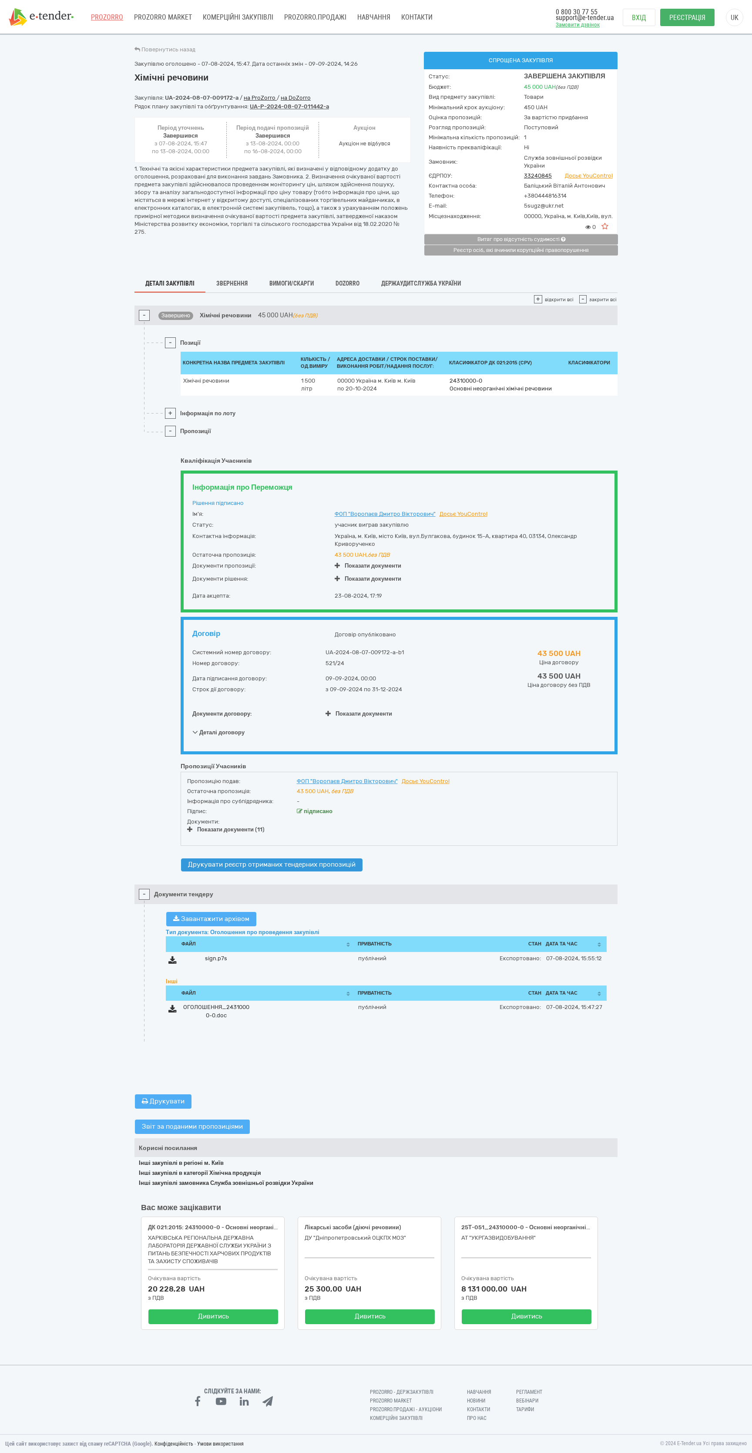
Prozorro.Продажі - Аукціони (406, 1409)
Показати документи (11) (231, 829)
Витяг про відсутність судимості (519, 239)
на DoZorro (296, 97)
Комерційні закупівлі (238, 17)
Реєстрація (687, 17)
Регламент (529, 1392)
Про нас (477, 1418)
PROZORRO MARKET (163, 17)
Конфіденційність (173, 1444)
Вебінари (527, 1401)
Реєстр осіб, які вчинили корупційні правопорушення (521, 250)
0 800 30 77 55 (577, 12)
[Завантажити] (172, 962)
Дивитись (213, 1316)
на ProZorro (260, 97)
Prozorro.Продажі (315, 17)
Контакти (417, 17)
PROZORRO (107, 17)
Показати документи (373, 565)
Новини (476, 1401)
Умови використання (220, 1444)
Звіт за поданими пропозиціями (192, 1126)
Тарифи (525, 1409)
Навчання (373, 17)
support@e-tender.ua (585, 17)
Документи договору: (222, 713)
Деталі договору (221, 732)
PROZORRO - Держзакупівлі (401, 1392)
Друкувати (166, 1101)
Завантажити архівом (214, 919)
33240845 (538, 175)
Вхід (639, 17)
